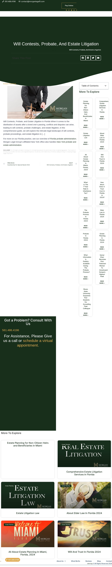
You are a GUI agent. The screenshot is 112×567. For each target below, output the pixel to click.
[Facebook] (66, 10)
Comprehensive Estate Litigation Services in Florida (84, 473)
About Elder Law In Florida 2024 (102, 137)
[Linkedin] (74, 10)
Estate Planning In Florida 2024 (102, 238)
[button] (83, 57)
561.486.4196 (10, 330)
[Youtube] (72, 10)
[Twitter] (69, 10)
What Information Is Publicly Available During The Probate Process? (87, 263)
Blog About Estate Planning (60, 50)
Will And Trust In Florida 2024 (102, 159)
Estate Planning (9, 84)
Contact (109, 561)
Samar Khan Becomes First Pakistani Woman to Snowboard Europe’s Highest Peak (103, 265)
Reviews (89, 561)
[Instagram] (77, 10)
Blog (99, 561)
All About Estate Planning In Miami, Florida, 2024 (28, 553)
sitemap (90, 563)
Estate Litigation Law (86, 135)
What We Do (75, 561)
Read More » (85, 126)
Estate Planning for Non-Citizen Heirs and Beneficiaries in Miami (27, 444)
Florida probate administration (63, 139)
